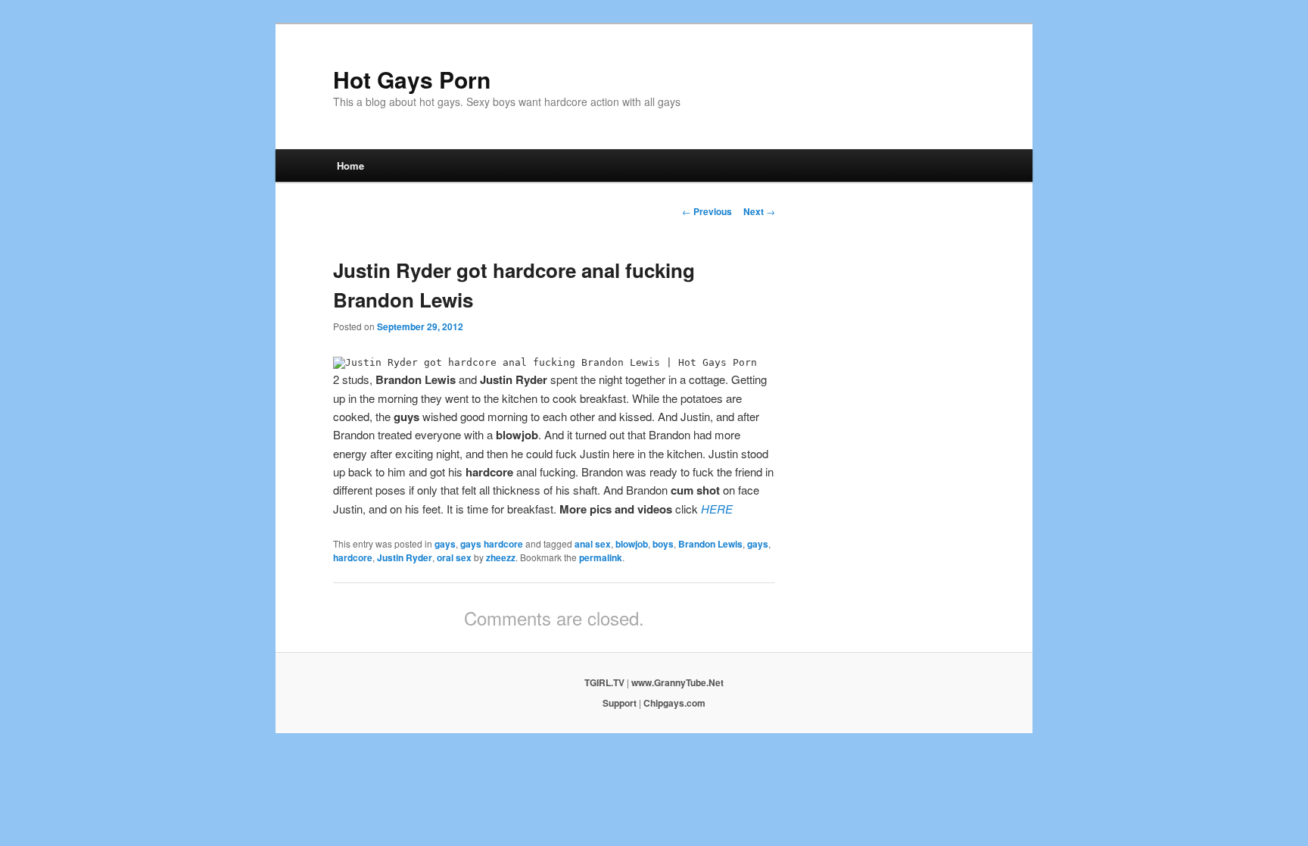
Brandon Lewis (710, 544)
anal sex (593, 544)
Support (620, 703)
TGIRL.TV (604, 682)
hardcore (352, 557)
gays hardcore (491, 544)
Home (350, 165)
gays (445, 544)
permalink (600, 557)
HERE (717, 509)
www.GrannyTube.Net (677, 682)
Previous (707, 211)
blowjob (631, 544)
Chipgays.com (674, 703)
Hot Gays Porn (411, 79)
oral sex (454, 557)
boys (663, 544)
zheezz (500, 557)
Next (759, 211)
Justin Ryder (404, 557)
